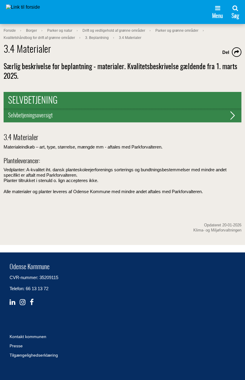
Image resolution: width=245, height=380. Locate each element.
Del (225, 52)
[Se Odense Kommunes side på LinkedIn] (12, 302)
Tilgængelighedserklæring (34, 355)
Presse (16, 345)
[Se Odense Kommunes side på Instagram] (22, 302)
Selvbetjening (33, 100)
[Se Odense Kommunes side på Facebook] (32, 302)
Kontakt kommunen (28, 336)
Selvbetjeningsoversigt (30, 116)
